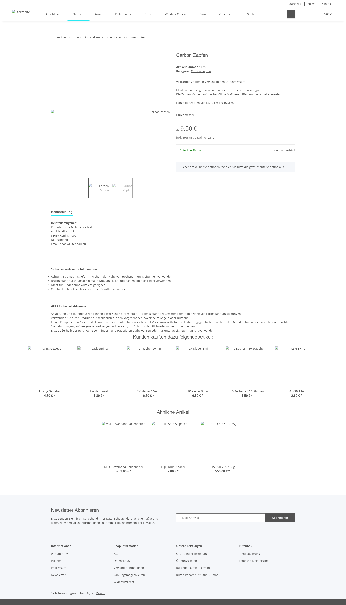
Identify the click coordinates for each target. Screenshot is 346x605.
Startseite (295, 4)
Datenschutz (122, 561)
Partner (56, 561)
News (311, 4)
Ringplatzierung (249, 554)
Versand (208, 137)
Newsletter (58, 575)
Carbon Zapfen (201, 71)
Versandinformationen (129, 568)
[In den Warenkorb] (54, 50)
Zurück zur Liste (63, 37)
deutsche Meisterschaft (255, 561)
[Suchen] (291, 14)
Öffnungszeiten (186, 561)
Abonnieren (280, 518)
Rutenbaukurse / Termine (193, 568)
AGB (116, 554)
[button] (303, 14)
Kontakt (327, 4)
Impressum (58, 568)
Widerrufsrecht (124, 582)
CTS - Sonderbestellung (192, 554)
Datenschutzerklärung (121, 518)
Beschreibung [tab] (62, 212)
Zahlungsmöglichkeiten (129, 575)
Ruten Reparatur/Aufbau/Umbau (198, 575)
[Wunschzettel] (311, 14)
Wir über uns (60, 554)
